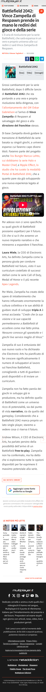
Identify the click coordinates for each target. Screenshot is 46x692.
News (21, 72)
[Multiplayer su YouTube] (32, 595)
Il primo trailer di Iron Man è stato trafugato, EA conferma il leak (15, 542)
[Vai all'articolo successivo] (2, 439)
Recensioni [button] (24, 6)
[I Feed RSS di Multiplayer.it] (36, 595)
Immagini (39, 72)
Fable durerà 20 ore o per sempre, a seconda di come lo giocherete (31, 544)
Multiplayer (12, 665)
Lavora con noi (22, 646)
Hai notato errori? (11, 480)
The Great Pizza (28, 669)
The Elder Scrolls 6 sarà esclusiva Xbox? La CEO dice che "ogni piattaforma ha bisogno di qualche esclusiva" (40, 549)
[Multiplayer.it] (11, 1)
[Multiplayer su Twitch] (27, 595)
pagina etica (37, 506)
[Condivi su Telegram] (42, 59)
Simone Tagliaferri (17, 53)
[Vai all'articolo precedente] (43, 439)
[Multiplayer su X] (13, 595)
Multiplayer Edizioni (23, 672)
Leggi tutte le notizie (33, 578)
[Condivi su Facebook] (27, 59)
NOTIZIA (5, 53)
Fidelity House (15, 669)
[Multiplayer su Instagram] (18, 595)
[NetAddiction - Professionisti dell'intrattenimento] (29, 660)
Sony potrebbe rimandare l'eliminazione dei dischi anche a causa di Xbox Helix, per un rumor (6, 548)
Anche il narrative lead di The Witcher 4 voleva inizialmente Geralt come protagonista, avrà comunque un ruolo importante (23, 552)
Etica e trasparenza (27, 643)
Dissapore (33, 665)
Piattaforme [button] (9, 6)
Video (29, 72)
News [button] (36, 6)
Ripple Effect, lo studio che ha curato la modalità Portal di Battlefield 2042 (21, 169)
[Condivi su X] (32, 59)
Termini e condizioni (10, 643)
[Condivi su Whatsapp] (37, 59)
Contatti (39, 643)
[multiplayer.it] (23, 590)
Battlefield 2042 (28, 66)
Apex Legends (10, 284)
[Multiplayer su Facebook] (9, 595)
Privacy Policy (31, 641)
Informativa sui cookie (16, 641)
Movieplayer (23, 665)
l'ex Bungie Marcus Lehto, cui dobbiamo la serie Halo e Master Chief (21, 160)
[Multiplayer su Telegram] (23, 595)
